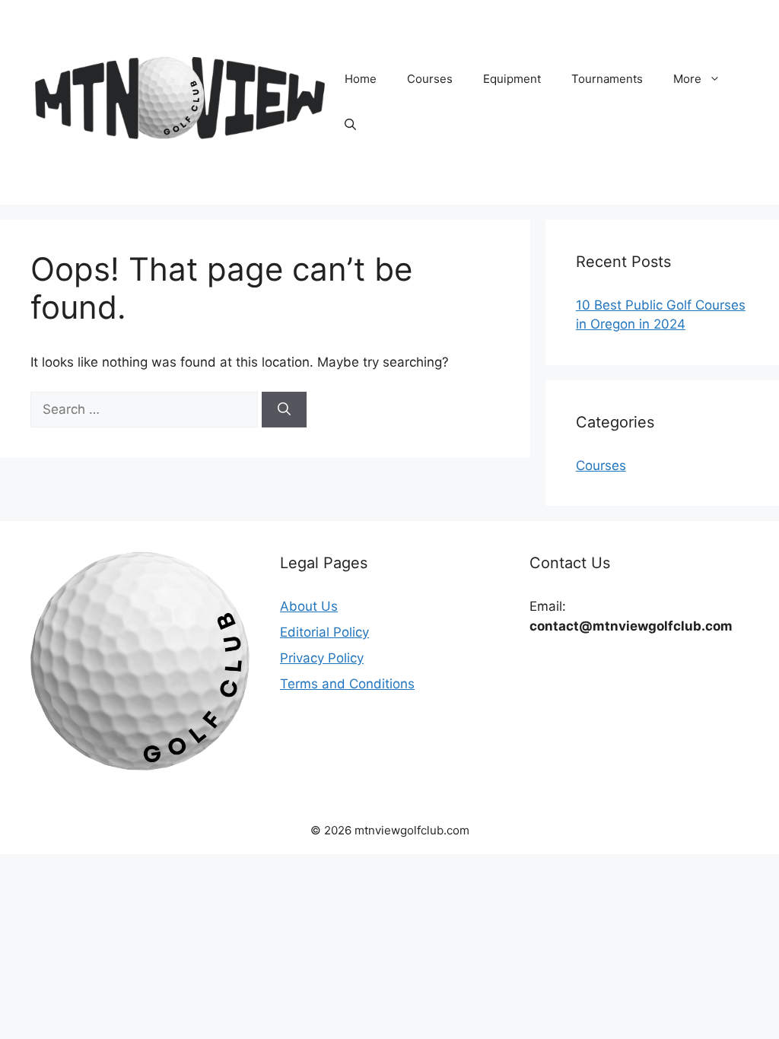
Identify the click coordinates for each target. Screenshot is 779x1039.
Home (361, 78)
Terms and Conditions (347, 683)
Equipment (512, 78)
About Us (309, 606)
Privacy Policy (322, 658)
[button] (350, 125)
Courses (430, 78)
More (687, 78)
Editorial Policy (324, 632)
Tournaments (607, 78)
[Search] (284, 410)
